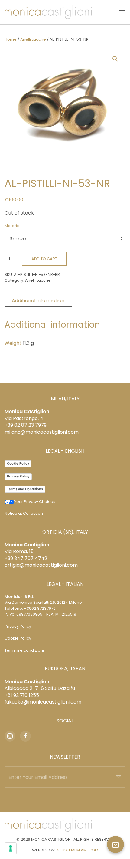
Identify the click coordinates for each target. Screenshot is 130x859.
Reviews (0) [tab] (93, 300)
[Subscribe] (118, 777)
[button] (122, 12)
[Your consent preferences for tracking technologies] (10, 848)
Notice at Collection (24, 513)
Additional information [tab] (38, 300)
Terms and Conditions (25, 489)
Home (11, 39)
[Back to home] (48, 12)
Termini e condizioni (24, 650)
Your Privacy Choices (34, 501)
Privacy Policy (18, 476)
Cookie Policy (18, 463)
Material (13, 226)
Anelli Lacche (33, 39)
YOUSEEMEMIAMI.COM (77, 850)
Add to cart (44, 259)
